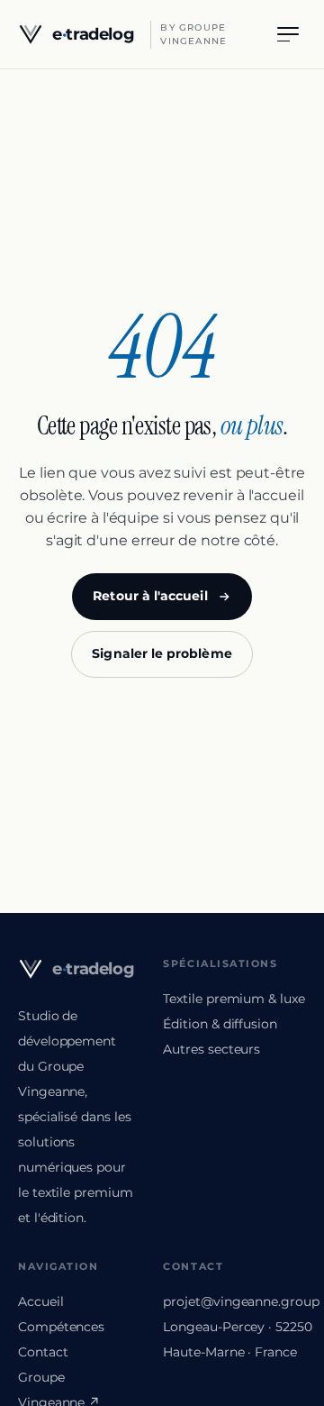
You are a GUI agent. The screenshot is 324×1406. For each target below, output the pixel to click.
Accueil (40, 1301)
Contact (43, 1352)
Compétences (61, 1327)
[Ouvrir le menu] (288, 34)
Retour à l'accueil (150, 596)
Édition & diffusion (219, 1024)
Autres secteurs (211, 1049)
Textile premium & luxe (233, 999)
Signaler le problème (161, 653)
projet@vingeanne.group (241, 1301)
